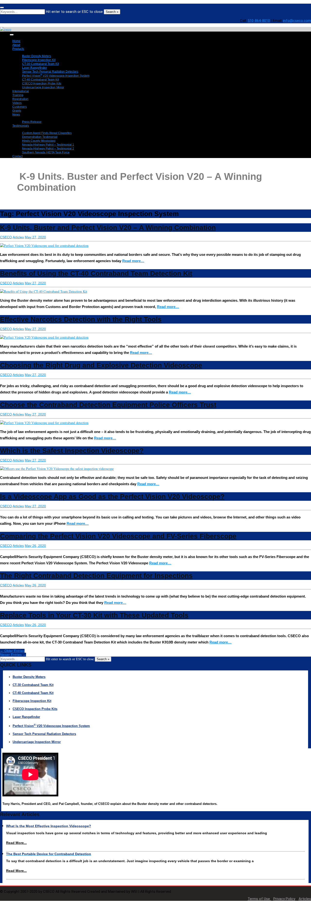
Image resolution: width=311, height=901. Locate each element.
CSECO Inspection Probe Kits (35, 709)
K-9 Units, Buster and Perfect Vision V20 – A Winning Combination (108, 227)
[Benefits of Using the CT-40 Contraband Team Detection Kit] (43, 291)
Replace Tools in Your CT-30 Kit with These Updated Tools (94, 615)
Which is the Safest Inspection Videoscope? (72, 450)
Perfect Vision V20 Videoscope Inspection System (51, 726)
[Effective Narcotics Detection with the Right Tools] (44, 337)
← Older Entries (12, 651)
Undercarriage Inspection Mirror (43, 87)
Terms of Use (259, 899)
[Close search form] (2, 7)
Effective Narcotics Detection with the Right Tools (81, 319)
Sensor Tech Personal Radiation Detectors (44, 734)
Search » (112, 12)
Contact (17, 156)
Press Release (32, 122)
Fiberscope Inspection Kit (32, 701)
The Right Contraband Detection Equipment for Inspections (96, 575)
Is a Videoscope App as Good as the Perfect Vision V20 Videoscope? (112, 496)
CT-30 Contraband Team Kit (33, 685)
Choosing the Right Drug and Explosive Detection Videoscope (101, 365)
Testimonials (20, 125)
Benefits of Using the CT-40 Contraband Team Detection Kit (96, 273)
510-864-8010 (259, 20)
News (16, 114)
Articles (18, 237)
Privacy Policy (284, 899)
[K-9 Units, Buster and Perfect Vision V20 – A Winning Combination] (44, 245)
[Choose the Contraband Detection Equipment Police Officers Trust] (44, 422)
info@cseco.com (297, 20)
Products (18, 48)
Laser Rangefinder (26, 717)
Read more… (133, 261)
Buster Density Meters (29, 677)
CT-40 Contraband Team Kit (33, 693)
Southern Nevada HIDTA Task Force (45, 152)
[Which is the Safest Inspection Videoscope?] (57, 468)
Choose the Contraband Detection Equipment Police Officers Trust (108, 405)
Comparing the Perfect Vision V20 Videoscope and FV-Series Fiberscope (118, 536)
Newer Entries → (13, 655)
